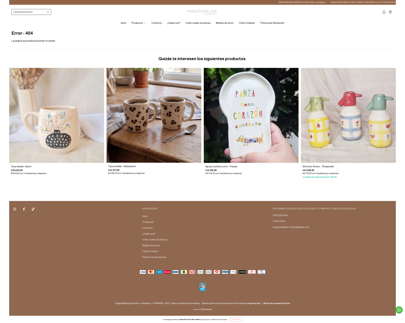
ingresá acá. (254, 303)
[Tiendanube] (202, 309)
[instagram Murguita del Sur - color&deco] (15, 209)
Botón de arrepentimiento (276, 303)
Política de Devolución (272, 23)
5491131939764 (280, 215)
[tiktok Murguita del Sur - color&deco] (33, 209)
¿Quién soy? (173, 23)
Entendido (236, 319)
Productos (137, 23)
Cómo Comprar (247, 23)
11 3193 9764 (279, 221)
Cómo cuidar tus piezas (198, 23)
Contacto (156, 23)
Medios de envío (225, 23)
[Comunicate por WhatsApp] (399, 310)
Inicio (123, 23)
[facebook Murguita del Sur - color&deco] (24, 209)
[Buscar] (48, 12)
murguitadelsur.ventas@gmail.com (291, 227)
